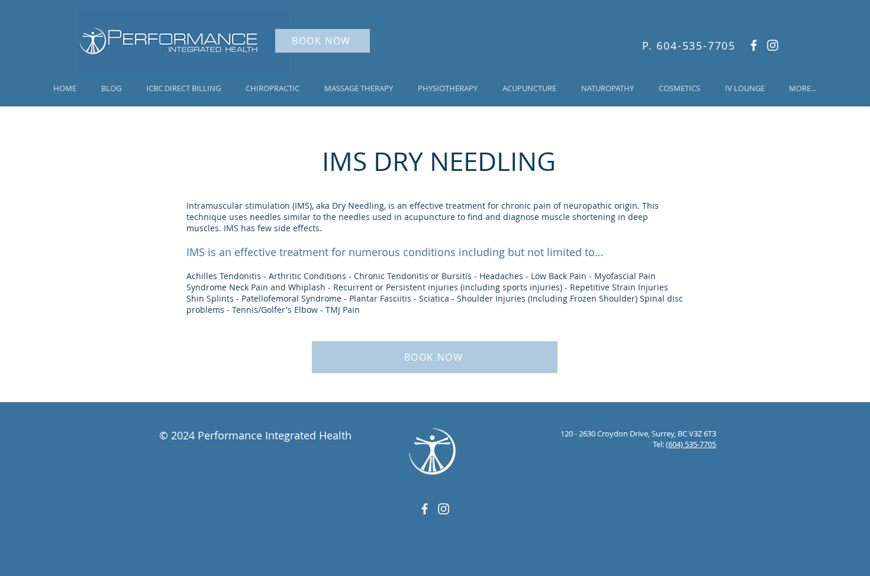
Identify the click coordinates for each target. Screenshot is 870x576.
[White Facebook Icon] (753, 45)
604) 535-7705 (692, 444)
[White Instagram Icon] (772, 45)
